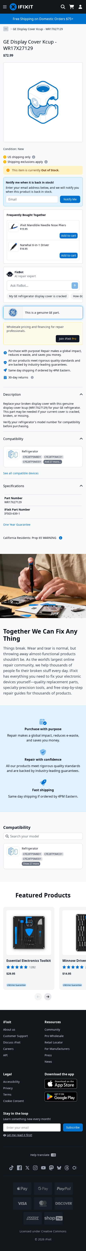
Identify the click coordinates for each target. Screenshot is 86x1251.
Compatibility (13, 439)
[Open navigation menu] (5, 7)
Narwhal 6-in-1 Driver (34, 245)
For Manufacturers (57, 1049)
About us (9, 1029)
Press (48, 1055)
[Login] (80, 7)
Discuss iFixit (11, 1042)
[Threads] (66, 1167)
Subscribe (73, 1127)
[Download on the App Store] (61, 1084)
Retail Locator (54, 1042)
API (5, 1055)
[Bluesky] (59, 1168)
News (48, 1061)
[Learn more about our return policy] (32, 377)
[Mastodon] (51, 1167)
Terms (7, 1094)
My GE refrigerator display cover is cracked (38, 296)
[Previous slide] (38, 996)
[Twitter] (27, 1167)
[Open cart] (72, 7)
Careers (8, 1049)
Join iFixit (67, 339)
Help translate (39, 1155)
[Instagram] (35, 1167)
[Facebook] (19, 1167)
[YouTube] (43, 1167)
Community (52, 1029)
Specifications (13, 486)
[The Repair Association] (74, 1167)
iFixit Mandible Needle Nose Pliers (43, 225)
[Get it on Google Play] (61, 1096)
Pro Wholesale (54, 1036)
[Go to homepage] (23, 6)
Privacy (8, 1088)
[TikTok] (11, 1167)
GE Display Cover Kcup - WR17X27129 (38, 29)
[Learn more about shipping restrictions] (33, 157)
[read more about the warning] (60, 538)
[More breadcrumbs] (5, 28)
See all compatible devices (21, 473)
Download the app (59, 1074)
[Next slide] (47, 996)
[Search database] (63, 7)
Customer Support (15, 1036)
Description (12, 394)
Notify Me (70, 199)
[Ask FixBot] (75, 285)
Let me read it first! (19, 1135)
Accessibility (11, 1082)
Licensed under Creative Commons (43, 1231)
